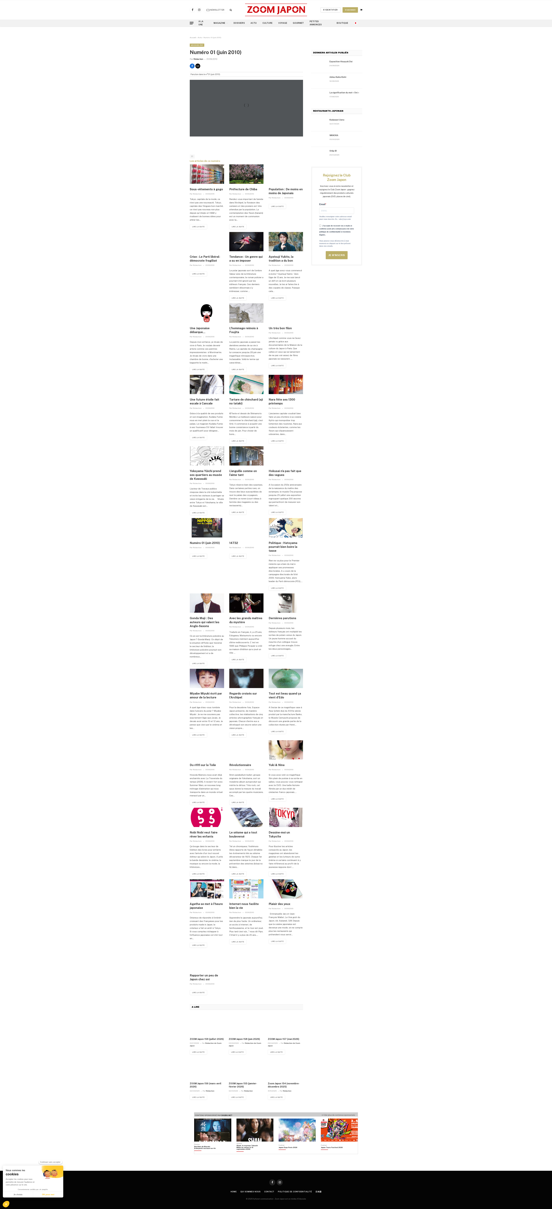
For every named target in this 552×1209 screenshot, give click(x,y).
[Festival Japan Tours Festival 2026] (332, 1152)
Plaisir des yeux (279, 904)
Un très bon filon (280, 328)
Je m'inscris (336, 255)
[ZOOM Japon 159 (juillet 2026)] (207, 1024)
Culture (267, 23)
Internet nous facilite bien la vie (244, 906)
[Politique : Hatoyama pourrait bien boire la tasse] (286, 527)
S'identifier (330, 10)
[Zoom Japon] (276, 10)
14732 (233, 543)
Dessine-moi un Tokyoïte (279, 834)
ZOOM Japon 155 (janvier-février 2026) (243, 1085)
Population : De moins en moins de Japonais (286, 191)
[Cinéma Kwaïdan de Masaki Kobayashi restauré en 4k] (206, 1152)
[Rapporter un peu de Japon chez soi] (207, 960)
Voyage (282, 23)
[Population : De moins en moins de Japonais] (286, 174)
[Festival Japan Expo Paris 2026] (288, 1152)
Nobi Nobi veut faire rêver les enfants (203, 834)
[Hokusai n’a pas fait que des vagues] (286, 456)
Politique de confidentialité (295, 1192)
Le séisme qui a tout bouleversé (243, 834)
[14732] (246, 527)
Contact (269, 1192)
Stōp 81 (333, 151)
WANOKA (333, 135)
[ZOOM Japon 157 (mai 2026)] (285, 1024)
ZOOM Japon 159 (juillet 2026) (207, 1039)
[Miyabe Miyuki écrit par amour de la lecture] (207, 678)
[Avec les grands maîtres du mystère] (246, 603)
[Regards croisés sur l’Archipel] (246, 678)
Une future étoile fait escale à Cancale (204, 401)
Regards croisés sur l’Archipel (243, 695)
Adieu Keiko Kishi (337, 77)
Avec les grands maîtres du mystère (245, 620)
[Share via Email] (197, 66)
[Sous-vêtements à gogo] (207, 174)
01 (192, 156)
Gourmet (298, 23)
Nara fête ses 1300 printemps (282, 401)
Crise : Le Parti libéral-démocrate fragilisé (205, 258)
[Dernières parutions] (286, 603)
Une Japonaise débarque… (200, 330)
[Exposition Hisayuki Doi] (319, 65)
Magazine (219, 23)
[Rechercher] (230, 10)
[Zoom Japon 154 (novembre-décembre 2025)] (285, 1068)
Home (234, 1192)
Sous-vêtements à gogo (206, 189)
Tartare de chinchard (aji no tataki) (246, 401)
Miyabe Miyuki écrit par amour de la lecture (206, 695)
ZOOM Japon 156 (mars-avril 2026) (205, 1085)
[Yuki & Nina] (286, 750)
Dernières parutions (282, 618)
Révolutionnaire (240, 765)
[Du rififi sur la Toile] (207, 750)
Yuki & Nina (276, 765)
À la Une (201, 23)
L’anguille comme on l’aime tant (243, 473)
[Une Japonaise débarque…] (207, 313)
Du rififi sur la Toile (203, 765)
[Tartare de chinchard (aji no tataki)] (246, 384)
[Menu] (191, 23)
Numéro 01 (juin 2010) (205, 543)
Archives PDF (197, 45)
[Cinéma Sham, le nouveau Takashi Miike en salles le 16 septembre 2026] (248, 1152)
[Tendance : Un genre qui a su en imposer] (246, 241)
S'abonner (350, 10)
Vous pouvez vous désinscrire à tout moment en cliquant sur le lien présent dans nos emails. (334, 243)
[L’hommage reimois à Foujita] (246, 313)
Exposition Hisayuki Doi (340, 61)
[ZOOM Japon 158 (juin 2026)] (246, 1024)
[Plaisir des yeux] (286, 888)
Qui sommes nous (250, 1192)
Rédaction (198, 59)
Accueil (193, 38)
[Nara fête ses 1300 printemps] (286, 384)
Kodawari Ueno (336, 120)
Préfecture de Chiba (243, 189)
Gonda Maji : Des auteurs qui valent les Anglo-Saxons (204, 622)
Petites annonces (316, 23)
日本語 (319, 1192)
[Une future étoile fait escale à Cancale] (207, 384)
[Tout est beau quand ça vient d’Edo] (286, 678)
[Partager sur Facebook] (192, 66)
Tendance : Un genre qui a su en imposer (246, 258)
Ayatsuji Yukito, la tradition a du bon (281, 258)
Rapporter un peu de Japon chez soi (204, 977)
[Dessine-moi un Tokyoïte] (286, 817)
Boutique (342, 23)
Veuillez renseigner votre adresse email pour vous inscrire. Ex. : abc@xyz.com (335, 218)
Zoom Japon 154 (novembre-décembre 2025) (283, 1085)
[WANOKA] (319, 139)
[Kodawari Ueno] (319, 123)
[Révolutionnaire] (246, 750)
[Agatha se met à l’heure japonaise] (207, 888)
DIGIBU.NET (226, 1115)
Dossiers (239, 23)
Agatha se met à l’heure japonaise (206, 906)
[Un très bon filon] (286, 313)
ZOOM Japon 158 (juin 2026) (244, 1039)
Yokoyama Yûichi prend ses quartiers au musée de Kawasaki (206, 475)
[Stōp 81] (319, 154)
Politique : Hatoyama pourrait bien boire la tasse (283, 546)
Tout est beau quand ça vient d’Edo (285, 695)
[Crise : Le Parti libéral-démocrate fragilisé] (207, 241)
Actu (254, 23)
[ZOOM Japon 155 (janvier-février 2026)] (246, 1068)
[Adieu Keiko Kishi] (319, 80)
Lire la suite (198, 227)
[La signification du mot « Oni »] (319, 96)
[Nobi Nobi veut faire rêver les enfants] (207, 817)
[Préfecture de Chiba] (246, 174)
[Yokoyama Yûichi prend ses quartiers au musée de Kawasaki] (207, 456)
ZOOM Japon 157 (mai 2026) (283, 1039)
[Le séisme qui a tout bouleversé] (246, 817)
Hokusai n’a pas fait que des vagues (285, 473)
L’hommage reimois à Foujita (243, 330)
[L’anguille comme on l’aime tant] (246, 456)
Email (322, 204)
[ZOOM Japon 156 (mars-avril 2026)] (207, 1068)
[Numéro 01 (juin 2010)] (207, 527)
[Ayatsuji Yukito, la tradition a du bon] (286, 241)
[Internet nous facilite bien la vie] (246, 888)
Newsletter (217, 10)
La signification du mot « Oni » (344, 92)
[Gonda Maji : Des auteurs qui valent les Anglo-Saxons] (207, 603)
